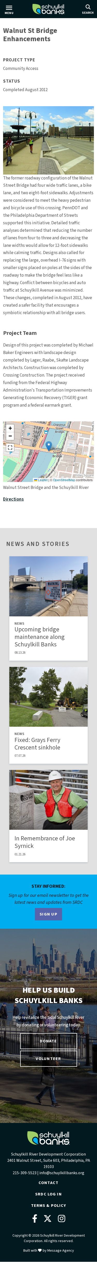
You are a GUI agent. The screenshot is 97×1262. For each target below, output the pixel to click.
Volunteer (48, 1059)
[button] (49, 446)
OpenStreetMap (64, 480)
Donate (48, 1041)
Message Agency (60, 1250)
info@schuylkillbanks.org (61, 1173)
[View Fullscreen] (10, 447)
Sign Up (48, 914)
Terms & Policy (48, 1205)
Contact (48, 1183)
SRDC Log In (48, 1194)
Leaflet (42, 480)
